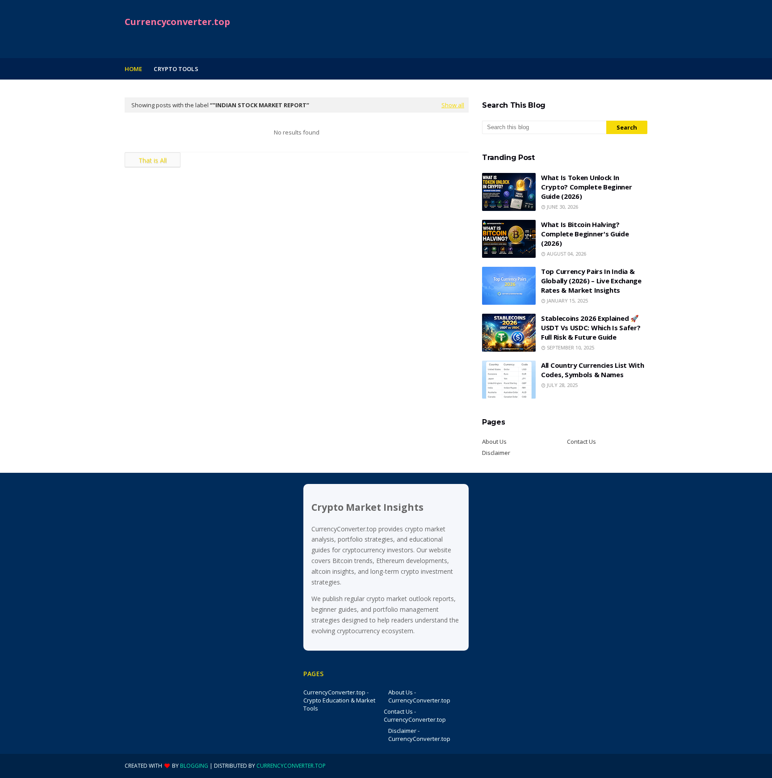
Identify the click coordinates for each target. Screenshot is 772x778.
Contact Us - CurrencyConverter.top (415, 715)
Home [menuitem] (133, 69)
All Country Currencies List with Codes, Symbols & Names (592, 370)
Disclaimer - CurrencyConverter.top (419, 735)
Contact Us (581, 441)
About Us (494, 441)
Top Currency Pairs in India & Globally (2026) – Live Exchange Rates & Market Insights (591, 280)
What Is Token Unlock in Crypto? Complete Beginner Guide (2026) (586, 187)
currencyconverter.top (291, 766)
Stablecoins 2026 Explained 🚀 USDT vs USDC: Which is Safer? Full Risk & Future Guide (590, 327)
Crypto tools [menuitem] (176, 69)
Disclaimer (496, 453)
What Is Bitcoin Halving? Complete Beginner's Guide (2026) (585, 234)
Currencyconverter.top (177, 22)
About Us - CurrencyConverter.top (419, 696)
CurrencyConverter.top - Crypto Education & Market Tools (339, 700)
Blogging (194, 766)
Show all (452, 105)
